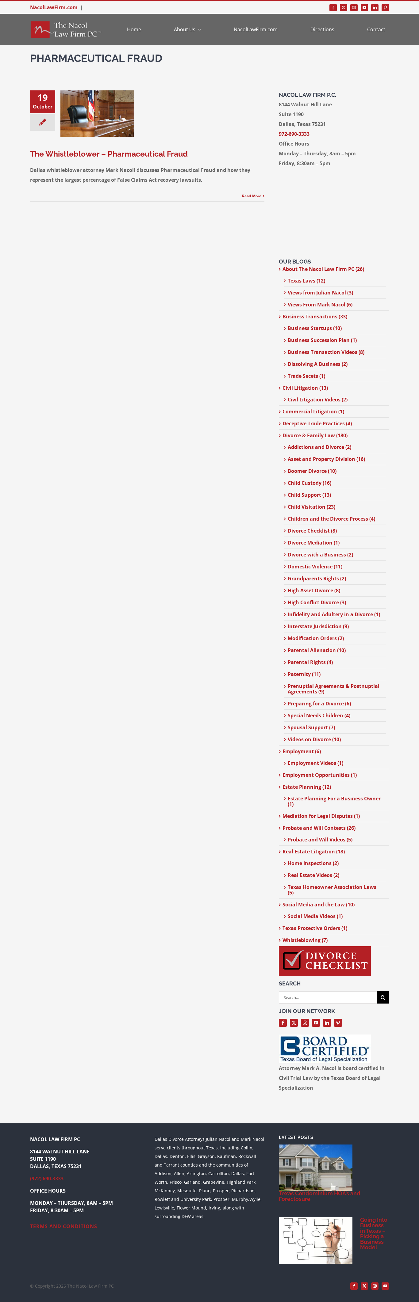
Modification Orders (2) (316, 638)
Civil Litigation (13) (305, 388)
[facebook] (333, 7)
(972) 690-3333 (46, 1178)
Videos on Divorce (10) (314, 739)
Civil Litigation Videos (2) (318, 399)
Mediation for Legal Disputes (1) (321, 816)
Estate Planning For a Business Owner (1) (334, 801)
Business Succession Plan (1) (322, 340)
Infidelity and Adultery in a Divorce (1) (334, 614)
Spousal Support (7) (311, 727)
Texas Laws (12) (306, 280)
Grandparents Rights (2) (317, 578)
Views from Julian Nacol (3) (320, 292)
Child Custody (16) (309, 483)
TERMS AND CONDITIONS (63, 1226)
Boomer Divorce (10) (312, 471)
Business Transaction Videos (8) (326, 352)
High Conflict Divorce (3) (317, 602)
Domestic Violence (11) (315, 566)
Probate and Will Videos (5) (320, 839)
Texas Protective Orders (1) (315, 928)
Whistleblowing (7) (305, 940)
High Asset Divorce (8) (314, 590)
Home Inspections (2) (313, 863)
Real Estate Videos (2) (313, 875)
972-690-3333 (294, 134)
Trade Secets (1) (306, 376)
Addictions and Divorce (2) (319, 447)
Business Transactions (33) (315, 316)
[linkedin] (375, 7)
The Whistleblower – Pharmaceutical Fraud (109, 153)
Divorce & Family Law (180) (315, 435)
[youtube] (364, 7)
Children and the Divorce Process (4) (331, 519)
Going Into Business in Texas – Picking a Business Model (373, 1234)
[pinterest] (385, 7)
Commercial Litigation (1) (313, 411)
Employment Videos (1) (315, 763)
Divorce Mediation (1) (314, 542)
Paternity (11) (304, 674)
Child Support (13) (309, 495)
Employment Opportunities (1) (320, 775)
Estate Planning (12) (307, 787)
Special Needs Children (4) (319, 715)
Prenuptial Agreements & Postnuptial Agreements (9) (333, 688)
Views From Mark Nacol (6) (320, 304)
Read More (251, 196)
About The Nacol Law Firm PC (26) (323, 269)
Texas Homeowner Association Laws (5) (332, 889)
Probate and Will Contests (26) (319, 828)
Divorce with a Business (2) (320, 554)
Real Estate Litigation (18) (314, 851)
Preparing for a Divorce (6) (319, 703)
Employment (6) (302, 751)
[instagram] (354, 7)
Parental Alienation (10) (317, 650)
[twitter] (343, 7)
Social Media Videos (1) (315, 916)
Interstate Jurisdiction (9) (318, 626)
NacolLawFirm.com (54, 7)
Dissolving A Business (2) (318, 364)
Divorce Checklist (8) (312, 530)
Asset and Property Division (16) (326, 459)
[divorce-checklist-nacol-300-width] (325, 948)
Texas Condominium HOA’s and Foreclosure (319, 1196)
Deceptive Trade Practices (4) (317, 423)
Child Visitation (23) (311, 507)
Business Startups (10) (315, 328)
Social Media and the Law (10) (319, 904)
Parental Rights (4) (310, 662)
